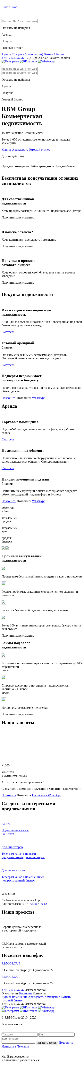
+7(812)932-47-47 (13, 57)
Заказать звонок (46, 1042)
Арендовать (20, 149)
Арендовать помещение (44, 997)
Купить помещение (14, 997)
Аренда (7, 54)
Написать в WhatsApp (46, 795)
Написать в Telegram (15, 1046)
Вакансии (25, 993)
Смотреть (8, 332)
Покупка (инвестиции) (27, 54)
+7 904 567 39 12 (36, 903)
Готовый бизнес (54, 54)
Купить (6, 149)
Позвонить (9, 397)
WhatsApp (38, 397)
